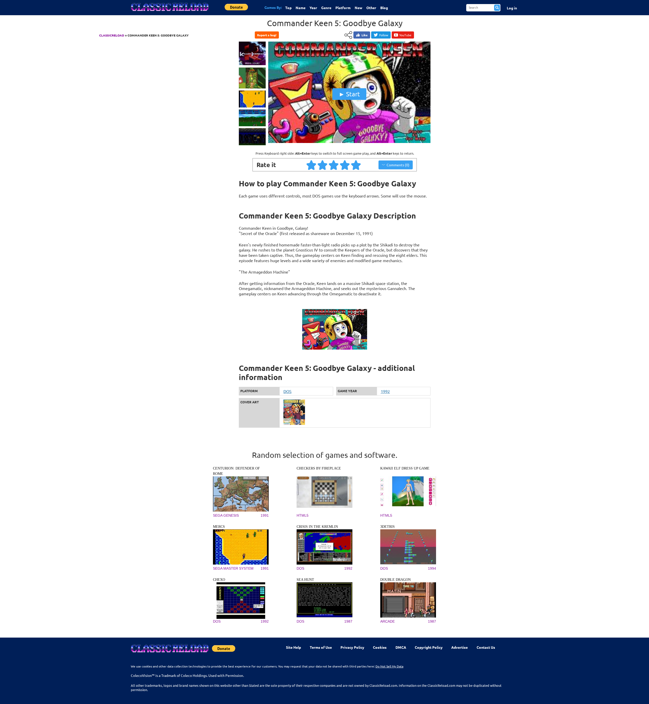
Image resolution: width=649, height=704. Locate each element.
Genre (326, 7)
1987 (348, 621)
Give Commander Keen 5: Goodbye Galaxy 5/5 (356, 165)
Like (365, 35)
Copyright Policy (429, 647)
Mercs (219, 527)
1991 (265, 515)
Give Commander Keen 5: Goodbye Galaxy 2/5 (322, 165)
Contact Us (486, 647)
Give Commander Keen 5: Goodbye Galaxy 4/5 (345, 165)
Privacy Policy (352, 647)
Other (371, 7)
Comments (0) (398, 165)
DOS (287, 391)
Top (288, 7)
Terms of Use (321, 647)
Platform (343, 7)
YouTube (405, 35)
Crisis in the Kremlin (317, 527)
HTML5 (303, 515)
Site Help (293, 647)
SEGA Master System (233, 568)
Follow (383, 35)
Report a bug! (266, 35)
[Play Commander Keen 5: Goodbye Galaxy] (349, 142)
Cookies (380, 647)
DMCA (400, 647)
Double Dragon (395, 580)
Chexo (219, 580)
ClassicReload (111, 35)
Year (313, 7)
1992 (385, 391)
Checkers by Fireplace (319, 468)
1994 (432, 568)
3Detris (387, 527)
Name (300, 7)
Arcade (387, 621)
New (358, 7)
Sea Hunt (305, 580)
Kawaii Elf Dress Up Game (404, 468)
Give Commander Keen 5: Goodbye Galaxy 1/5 (311, 165)
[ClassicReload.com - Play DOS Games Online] (169, 12)
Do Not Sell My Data (389, 666)
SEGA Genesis (226, 515)
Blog (384, 7)
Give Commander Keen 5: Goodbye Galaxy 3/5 (334, 165)
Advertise (459, 647)
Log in (512, 8)
